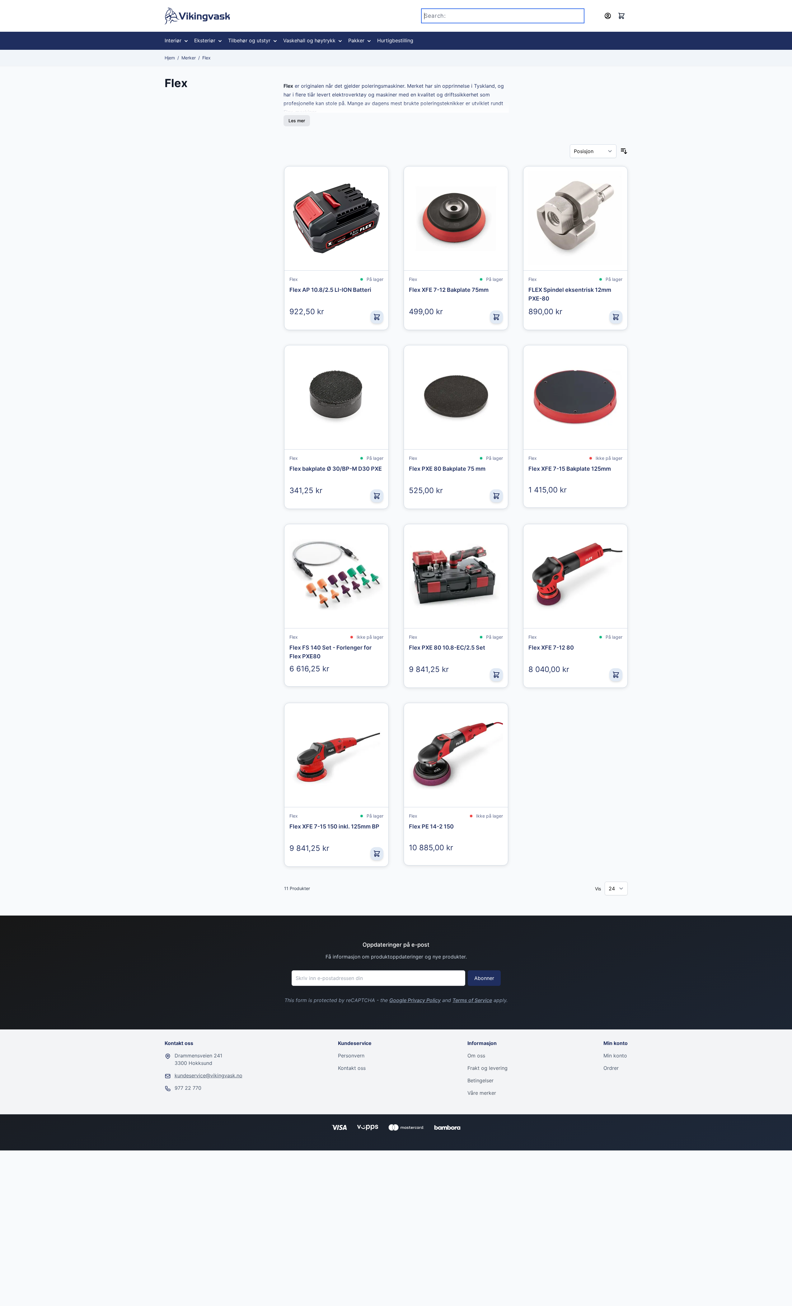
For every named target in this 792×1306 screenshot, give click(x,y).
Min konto (615, 1055)
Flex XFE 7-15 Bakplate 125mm (569, 468)
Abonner (484, 978)
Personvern (351, 1055)
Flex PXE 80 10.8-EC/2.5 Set (447, 647)
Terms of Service (472, 1000)
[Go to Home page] (197, 16)
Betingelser (480, 1080)
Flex (206, 57)
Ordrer (611, 1068)
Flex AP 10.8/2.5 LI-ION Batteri (330, 290)
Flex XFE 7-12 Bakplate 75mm (449, 290)
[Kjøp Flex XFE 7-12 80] (615, 674)
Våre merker (481, 1093)
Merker (188, 57)
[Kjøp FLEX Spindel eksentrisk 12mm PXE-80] (615, 317)
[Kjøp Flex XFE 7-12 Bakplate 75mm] (496, 317)
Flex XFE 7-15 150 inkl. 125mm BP (334, 826)
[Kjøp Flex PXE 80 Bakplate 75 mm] (496, 495)
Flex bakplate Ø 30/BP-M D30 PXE (335, 468)
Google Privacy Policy (415, 1000)
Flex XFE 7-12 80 (551, 647)
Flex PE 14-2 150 (431, 826)
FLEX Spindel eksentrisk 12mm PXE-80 (569, 294)
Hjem (170, 57)
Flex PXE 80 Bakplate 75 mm (447, 468)
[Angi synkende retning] (624, 151)
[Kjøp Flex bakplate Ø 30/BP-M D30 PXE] (376, 495)
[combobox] (502, 16)
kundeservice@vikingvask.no (208, 1075)
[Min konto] (608, 16)
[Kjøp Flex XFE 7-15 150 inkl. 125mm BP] (376, 853)
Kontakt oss (352, 1068)
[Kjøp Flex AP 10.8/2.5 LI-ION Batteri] (376, 317)
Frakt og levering (487, 1068)
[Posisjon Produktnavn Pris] (593, 151)
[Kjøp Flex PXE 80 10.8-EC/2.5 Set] (496, 674)
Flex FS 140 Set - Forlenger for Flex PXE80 (330, 652)
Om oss (476, 1055)
